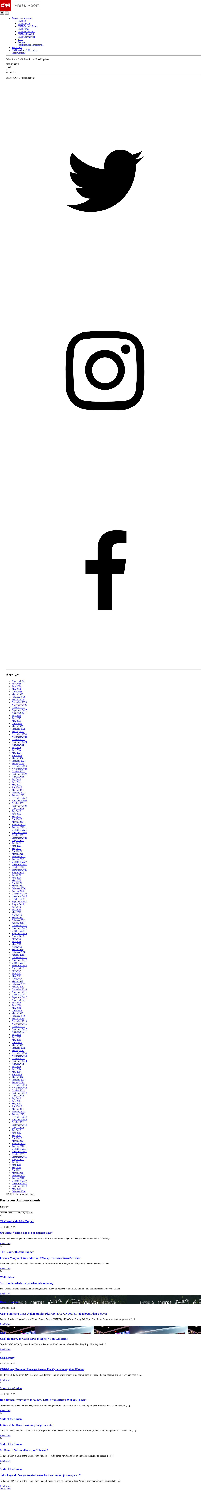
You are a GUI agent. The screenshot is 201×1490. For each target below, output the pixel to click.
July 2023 (16, 779)
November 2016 (19, 992)
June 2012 (16, 1133)
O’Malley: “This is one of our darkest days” (26, 1232)
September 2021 (19, 838)
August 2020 (18, 872)
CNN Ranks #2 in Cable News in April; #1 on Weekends (34, 1338)
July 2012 (16, 1130)
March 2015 (17, 1045)
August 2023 (18, 776)
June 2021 (16, 846)
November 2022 (19, 800)
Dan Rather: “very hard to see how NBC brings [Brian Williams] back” (43, 1399)
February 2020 (18, 888)
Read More (5, 1243)
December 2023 (19, 766)
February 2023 (18, 792)
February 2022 (18, 824)
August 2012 (18, 1127)
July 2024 (16, 747)
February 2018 (18, 952)
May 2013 (16, 1103)
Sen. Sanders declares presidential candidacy (27, 1283)
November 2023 (19, 768)
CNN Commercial (26, 37)
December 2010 (19, 1180)
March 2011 (17, 1172)
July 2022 (16, 811)
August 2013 (18, 1095)
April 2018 (17, 947)
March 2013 (17, 1109)
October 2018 (18, 931)
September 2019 (19, 901)
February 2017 (18, 984)
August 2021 (18, 840)
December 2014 (19, 1053)
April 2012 (17, 1138)
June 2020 (16, 877)
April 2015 (17, 1042)
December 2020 (19, 861)
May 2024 (16, 752)
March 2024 (17, 758)
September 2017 (19, 965)
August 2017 (18, 968)
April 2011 (17, 1170)
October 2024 (18, 739)
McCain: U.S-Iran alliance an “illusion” (24, 1450)
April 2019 (17, 915)
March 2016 (17, 1013)
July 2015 (16, 1034)
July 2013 (16, 1098)
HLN (20, 39)
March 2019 (17, 917)
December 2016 (19, 989)
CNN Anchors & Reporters (24, 50)
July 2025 (16, 715)
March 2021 (17, 854)
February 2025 (18, 729)
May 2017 (16, 976)
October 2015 (18, 1026)
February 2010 (18, 1191)
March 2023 (17, 790)
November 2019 (19, 896)
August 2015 (18, 1032)
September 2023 (19, 774)
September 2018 (19, 933)
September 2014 (19, 1061)
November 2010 (19, 1183)
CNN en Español (26, 34)
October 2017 (18, 962)
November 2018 (19, 928)
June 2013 (16, 1101)
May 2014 (16, 1071)
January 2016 (18, 1018)
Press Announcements (22, 18)
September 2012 (19, 1125)
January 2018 (18, 955)
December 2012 (19, 1117)
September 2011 (19, 1157)
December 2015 (19, 1021)
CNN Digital (24, 23)
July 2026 (16, 683)
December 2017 (19, 957)
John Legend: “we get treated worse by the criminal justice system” (40, 1475)
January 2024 (18, 763)
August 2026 (18, 681)
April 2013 (17, 1106)
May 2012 (16, 1135)
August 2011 (18, 1159)
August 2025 (18, 713)
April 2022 (17, 819)
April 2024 (17, 755)
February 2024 (18, 760)
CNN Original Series (27, 26)
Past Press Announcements (30, 45)
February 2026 (18, 697)
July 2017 (16, 970)
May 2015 (16, 1040)
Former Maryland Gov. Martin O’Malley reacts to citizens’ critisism (40, 1257)
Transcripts (17, 47)
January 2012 (18, 1146)
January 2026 (18, 699)
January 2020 (18, 891)
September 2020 (19, 869)
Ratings (21, 42)
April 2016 (17, 1010)
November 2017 (19, 960)
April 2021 (17, 851)
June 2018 (16, 941)
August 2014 (18, 1063)
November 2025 (19, 705)
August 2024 (18, 745)
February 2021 (18, 856)
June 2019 (16, 909)
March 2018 (17, 949)
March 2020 (17, 885)
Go (30, 1213)
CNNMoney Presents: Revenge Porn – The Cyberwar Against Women (42, 1369)
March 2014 (17, 1077)
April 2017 (17, 978)
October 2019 (18, 899)
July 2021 (16, 843)
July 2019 (16, 907)
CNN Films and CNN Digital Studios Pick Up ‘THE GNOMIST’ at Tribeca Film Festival (53, 1313)
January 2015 (18, 1050)
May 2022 (16, 816)
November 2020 (19, 864)
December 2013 (19, 1085)
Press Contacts (18, 53)
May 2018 (16, 944)
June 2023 (16, 782)
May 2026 (16, 689)
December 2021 (19, 830)
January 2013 (18, 1114)
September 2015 (19, 1029)
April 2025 (17, 723)
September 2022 (19, 806)
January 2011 (18, 1178)
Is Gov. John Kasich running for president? (26, 1425)
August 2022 (18, 808)
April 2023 (17, 787)
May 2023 (16, 784)
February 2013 (18, 1111)
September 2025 (19, 710)
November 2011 (19, 1151)
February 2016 (18, 1016)
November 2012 (19, 1119)
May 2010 (16, 1188)
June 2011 (16, 1164)
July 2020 (16, 875)
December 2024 (19, 734)
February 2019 (18, 920)
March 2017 (17, 981)
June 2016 (16, 1005)
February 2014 (18, 1079)
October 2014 (18, 1058)
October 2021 (18, 835)
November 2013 (19, 1087)
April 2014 (17, 1074)
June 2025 (16, 718)
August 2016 (18, 1000)
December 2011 (19, 1149)
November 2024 (19, 737)
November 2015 (19, 1024)
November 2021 (19, 832)
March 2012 (17, 1141)
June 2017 (16, 973)
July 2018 (16, 939)
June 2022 (16, 814)
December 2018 (19, 925)
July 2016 (16, 1002)
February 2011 (18, 1175)
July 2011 (16, 1162)
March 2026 (17, 694)
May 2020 (16, 880)
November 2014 (19, 1056)
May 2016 (16, 1008)
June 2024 (16, 750)
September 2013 (19, 1093)
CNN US (22, 21)
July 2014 (16, 1066)
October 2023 (18, 771)
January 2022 (18, 827)
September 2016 (19, 997)
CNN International (26, 31)
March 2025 (17, 726)
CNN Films (23, 29)
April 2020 (17, 883)
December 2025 (19, 702)
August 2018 (18, 936)
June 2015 (16, 1037)
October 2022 (18, 803)
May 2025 (16, 721)
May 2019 (16, 912)
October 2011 (18, 1154)
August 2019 (18, 904)
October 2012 (18, 1122)
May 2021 (16, 848)
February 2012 (18, 1143)
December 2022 (19, 798)
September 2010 (19, 1186)
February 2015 (18, 1048)
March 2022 (17, 822)
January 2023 (18, 795)
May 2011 (16, 1167)
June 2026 (16, 686)
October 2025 (18, 707)
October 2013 (18, 1090)
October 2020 (18, 867)
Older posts (5, 1488)
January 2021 (18, 859)
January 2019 (18, 923)
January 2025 (18, 731)
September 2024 (19, 742)
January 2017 (18, 986)
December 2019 (19, 893)
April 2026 (17, 691)
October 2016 (18, 994)
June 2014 (16, 1069)
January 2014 (18, 1082)
